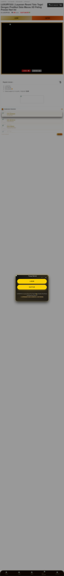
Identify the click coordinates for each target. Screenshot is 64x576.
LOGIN (32, 281)
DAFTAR (32, 287)
